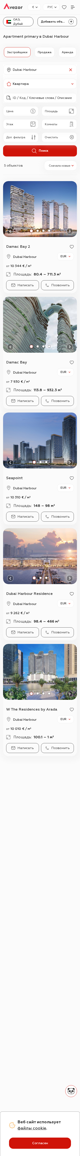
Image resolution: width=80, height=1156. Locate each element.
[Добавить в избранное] (72, 247)
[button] (40, 70)
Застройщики (17, 52)
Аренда (67, 52)
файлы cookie (31, 1128)
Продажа (44, 52)
